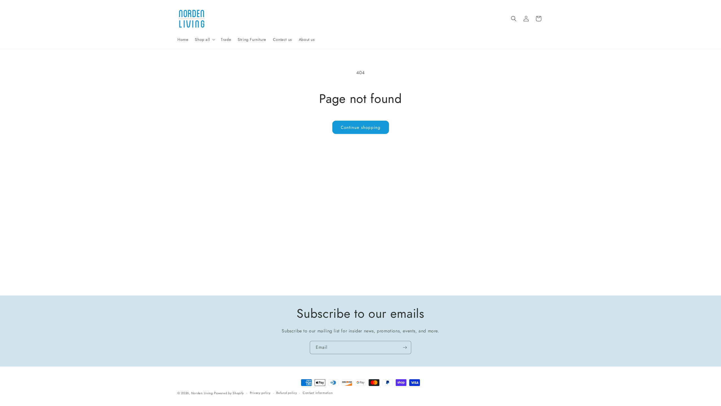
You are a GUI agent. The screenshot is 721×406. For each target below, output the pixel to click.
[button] (204, 39)
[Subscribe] (405, 347)
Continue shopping (360, 127)
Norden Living (202, 393)
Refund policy (286, 392)
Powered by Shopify (229, 393)
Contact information (318, 392)
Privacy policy (260, 392)
